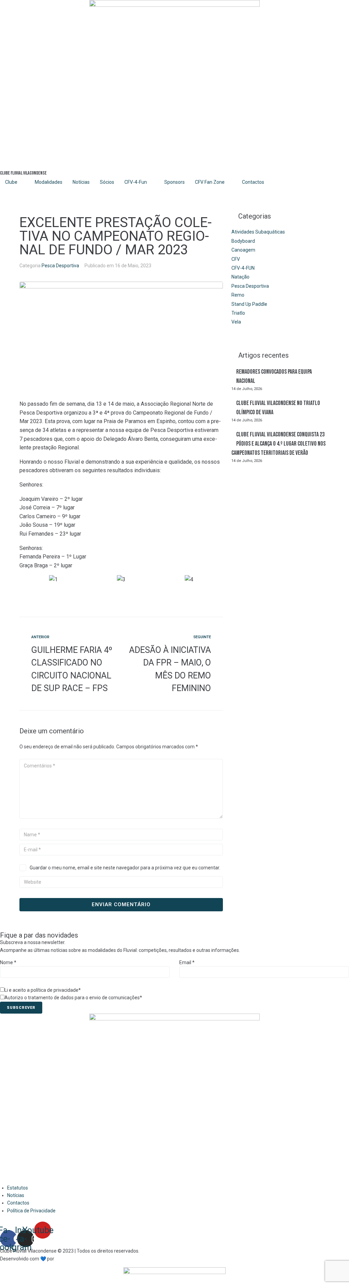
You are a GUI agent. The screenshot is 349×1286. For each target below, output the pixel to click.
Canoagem (243, 250)
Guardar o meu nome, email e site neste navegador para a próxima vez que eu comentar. (125, 867)
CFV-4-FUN (243, 268)
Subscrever (21, 1007)
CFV (235, 259)
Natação (240, 277)
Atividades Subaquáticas (258, 232)
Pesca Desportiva (60, 265)
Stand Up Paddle (249, 304)
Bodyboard (243, 241)
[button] (121, 588)
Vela (236, 322)
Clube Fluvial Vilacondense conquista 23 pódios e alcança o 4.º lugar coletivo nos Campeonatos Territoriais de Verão (278, 444)
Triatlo (238, 313)
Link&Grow (66, 1258)
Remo (237, 295)
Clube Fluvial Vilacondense (23, 173)
